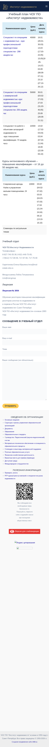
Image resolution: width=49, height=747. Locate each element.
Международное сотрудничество (17, 464)
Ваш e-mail (7, 338)
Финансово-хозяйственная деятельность (19, 455)
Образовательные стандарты (15, 434)
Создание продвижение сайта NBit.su (24, 742)
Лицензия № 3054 (10, 291)
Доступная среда (11, 461)
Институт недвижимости (23, 7)
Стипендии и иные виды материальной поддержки (23, 449)
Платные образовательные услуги (17, 452)
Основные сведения (12, 420)
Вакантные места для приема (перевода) (19, 458)
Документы (9, 429)
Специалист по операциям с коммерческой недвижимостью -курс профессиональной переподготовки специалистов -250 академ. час (15, 102)
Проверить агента (11, 473)
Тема (4, 349)
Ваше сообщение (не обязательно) (17, 360)
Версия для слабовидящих (26, 531)
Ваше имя (6, 327)
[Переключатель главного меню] (46, 6)
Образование (9, 431)
